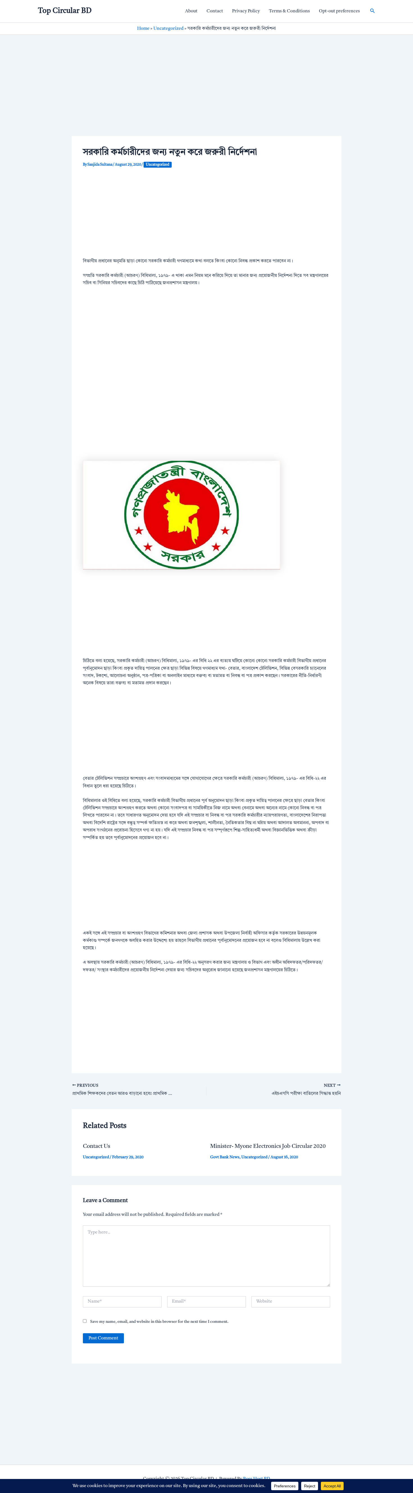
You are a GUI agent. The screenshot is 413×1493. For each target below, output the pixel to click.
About (191, 11)
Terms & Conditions (289, 11)
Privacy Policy (246, 11)
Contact (214, 11)
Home (143, 28)
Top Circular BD (65, 11)
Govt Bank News (224, 1157)
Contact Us (96, 1146)
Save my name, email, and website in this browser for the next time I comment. (159, 1322)
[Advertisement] (206, 94)
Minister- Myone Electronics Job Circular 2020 (268, 1146)
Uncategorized (168, 28)
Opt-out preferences (339, 11)
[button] (372, 11)
